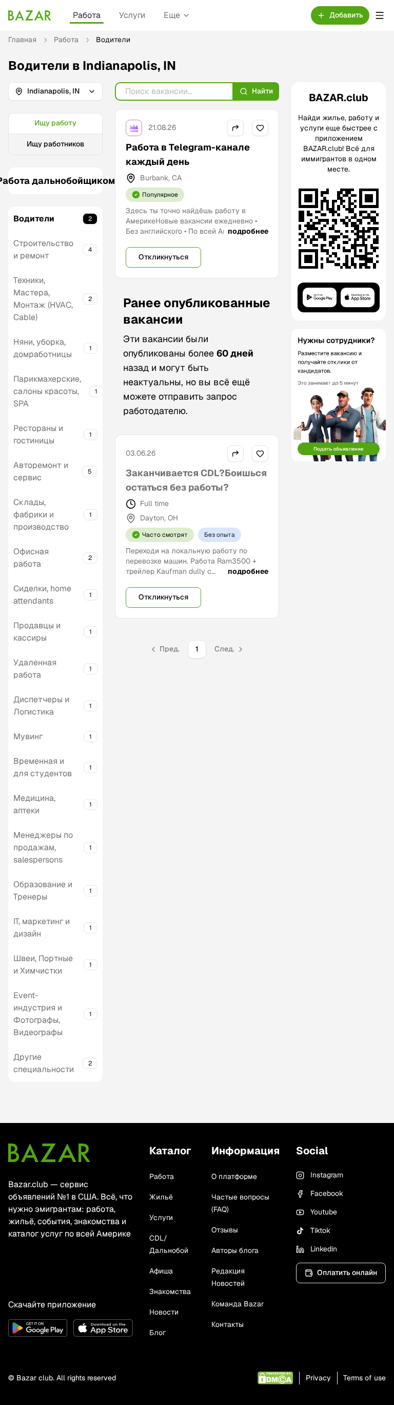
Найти (262, 91)
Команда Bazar (237, 1303)
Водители (33, 218)
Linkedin (323, 1248)
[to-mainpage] (49, 1153)
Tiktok (320, 1230)
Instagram (326, 1174)
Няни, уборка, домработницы (42, 348)
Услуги (132, 15)
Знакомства (170, 1291)
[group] (55, 134)
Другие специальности (43, 1063)
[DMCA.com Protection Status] (275, 1378)
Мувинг (28, 736)
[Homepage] (29, 15)
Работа (87, 15)
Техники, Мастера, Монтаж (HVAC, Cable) (43, 299)
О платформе (234, 1176)
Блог (157, 1332)
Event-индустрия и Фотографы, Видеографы (38, 1014)
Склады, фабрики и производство (41, 514)
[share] (235, 128)
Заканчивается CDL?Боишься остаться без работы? (196, 480)
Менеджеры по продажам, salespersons (43, 847)
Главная (22, 39)
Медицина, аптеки (34, 804)
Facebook (326, 1193)
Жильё (161, 1197)
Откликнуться (163, 256)
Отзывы (224, 1229)
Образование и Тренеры (42, 890)
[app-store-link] (102, 1328)
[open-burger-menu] (379, 15)
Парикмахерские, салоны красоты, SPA (47, 391)
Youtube (323, 1211)
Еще (172, 15)
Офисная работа (31, 557)
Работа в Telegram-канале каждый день (188, 154)
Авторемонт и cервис (40, 471)
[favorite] (260, 128)
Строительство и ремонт (43, 249)
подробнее (248, 231)
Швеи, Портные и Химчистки (43, 964)
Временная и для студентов (42, 767)
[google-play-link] (37, 1328)
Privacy (318, 1377)
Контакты (227, 1324)
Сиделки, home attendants (42, 594)
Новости (164, 1312)
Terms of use (364, 1377)
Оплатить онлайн (347, 1272)
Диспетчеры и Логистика (41, 705)
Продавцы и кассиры (37, 631)
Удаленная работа (34, 668)
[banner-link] (338, 395)
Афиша (161, 1271)
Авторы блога (235, 1250)
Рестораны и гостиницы (38, 434)
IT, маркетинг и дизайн (41, 927)
